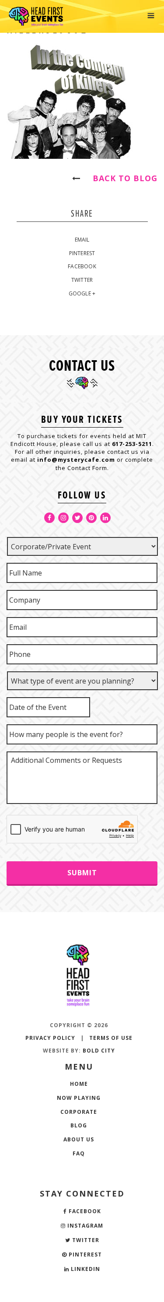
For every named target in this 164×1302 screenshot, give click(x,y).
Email (82, 239)
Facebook (82, 266)
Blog (78, 1125)
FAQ (79, 1153)
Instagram (84, 1225)
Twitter (82, 280)
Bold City (99, 1050)
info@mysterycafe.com (76, 459)
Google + (82, 293)
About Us (78, 1139)
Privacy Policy (50, 1038)
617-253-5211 (132, 444)
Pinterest (82, 253)
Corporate (78, 1112)
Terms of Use (111, 1038)
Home (79, 1084)
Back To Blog (121, 178)
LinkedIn (84, 1269)
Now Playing (79, 1098)
